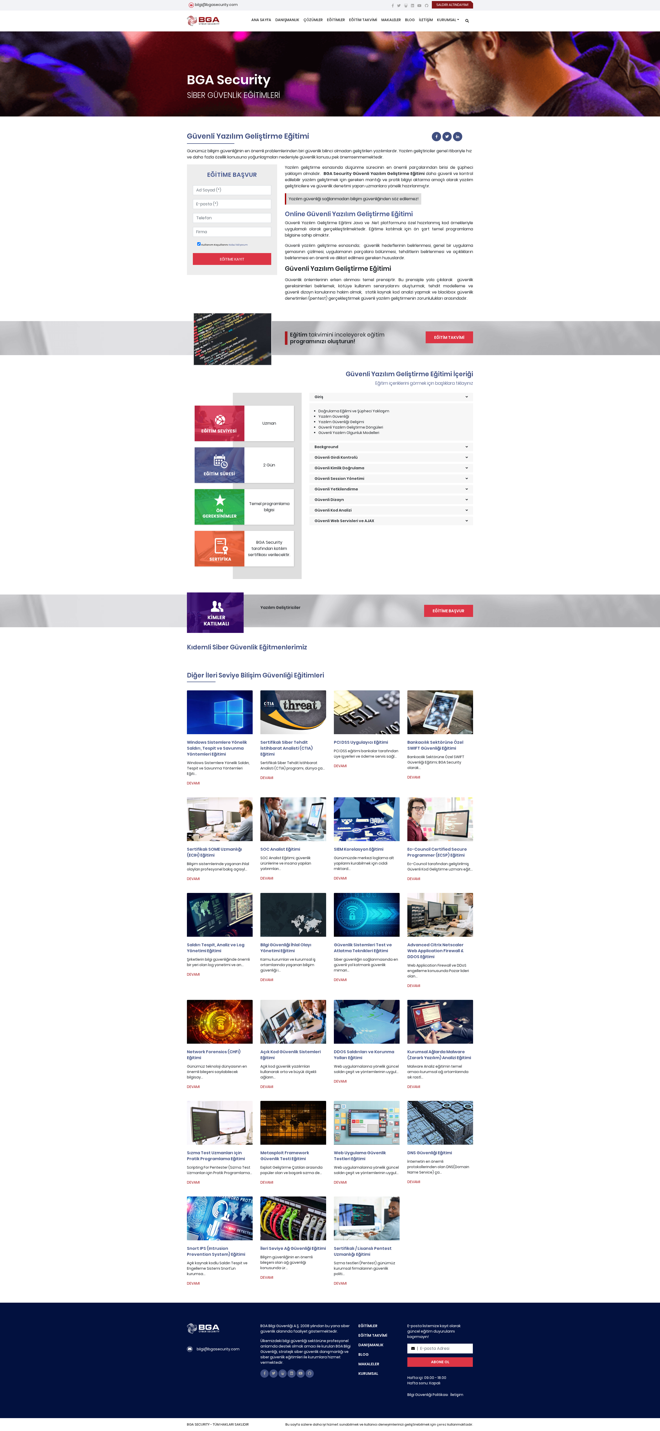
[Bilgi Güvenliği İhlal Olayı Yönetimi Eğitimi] (293, 915)
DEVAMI (193, 783)
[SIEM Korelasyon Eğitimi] (367, 819)
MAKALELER (391, 19)
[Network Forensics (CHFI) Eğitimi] (220, 1022)
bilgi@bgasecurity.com (216, 4)
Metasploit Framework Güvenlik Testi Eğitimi (284, 1156)
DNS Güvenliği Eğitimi (429, 1153)
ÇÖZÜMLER (313, 19)
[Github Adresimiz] (427, 5)
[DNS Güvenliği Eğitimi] (440, 1123)
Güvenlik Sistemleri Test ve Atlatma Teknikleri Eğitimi (363, 948)
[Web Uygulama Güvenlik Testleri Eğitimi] (367, 1123)
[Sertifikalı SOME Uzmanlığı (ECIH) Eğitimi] (220, 819)
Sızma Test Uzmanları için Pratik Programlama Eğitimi (216, 1156)
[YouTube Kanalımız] (419, 5)
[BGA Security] (203, 21)
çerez (442, 1424)
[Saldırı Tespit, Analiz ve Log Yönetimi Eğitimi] (220, 915)
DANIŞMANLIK (287, 19)
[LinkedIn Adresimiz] (412, 5)
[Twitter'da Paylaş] (447, 136)
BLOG (410, 19)
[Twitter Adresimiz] (399, 5)
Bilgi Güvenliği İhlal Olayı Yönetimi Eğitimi (285, 948)
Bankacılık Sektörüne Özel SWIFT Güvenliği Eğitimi (435, 745)
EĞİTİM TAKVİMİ (363, 19)
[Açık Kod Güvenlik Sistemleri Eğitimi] (293, 1022)
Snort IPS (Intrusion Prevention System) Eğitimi (216, 1251)
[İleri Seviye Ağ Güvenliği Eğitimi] (293, 1218)
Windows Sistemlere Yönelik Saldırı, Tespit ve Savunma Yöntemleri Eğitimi (217, 748)
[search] (467, 21)
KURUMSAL (446, 19)
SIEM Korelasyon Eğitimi (358, 849)
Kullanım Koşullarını (215, 244)
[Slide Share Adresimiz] (406, 5)
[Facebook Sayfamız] (393, 5)
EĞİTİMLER (336, 19)
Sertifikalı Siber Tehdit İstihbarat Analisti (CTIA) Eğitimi (286, 748)
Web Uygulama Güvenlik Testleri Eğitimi (360, 1156)
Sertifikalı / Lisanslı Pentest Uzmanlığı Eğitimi (363, 1251)
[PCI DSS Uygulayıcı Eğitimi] (367, 712)
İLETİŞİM (426, 19)
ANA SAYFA (261, 19)
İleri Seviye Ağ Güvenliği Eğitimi (293, 1248)
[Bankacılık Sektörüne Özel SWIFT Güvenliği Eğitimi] (440, 712)
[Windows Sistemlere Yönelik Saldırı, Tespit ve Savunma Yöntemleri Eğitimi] (220, 712)
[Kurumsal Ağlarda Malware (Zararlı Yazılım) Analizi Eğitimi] (440, 1022)
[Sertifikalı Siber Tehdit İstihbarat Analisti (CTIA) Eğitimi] (293, 712)
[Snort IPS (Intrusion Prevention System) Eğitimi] (220, 1218)
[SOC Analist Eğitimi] (293, 819)
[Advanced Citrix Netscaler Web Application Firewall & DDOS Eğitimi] (440, 915)
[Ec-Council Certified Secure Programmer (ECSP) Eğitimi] (440, 819)
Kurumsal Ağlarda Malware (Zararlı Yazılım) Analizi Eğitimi (439, 1055)
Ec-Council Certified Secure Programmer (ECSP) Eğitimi (437, 852)
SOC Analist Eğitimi (280, 849)
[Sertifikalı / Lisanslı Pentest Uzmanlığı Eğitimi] (367, 1218)
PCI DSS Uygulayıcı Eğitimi (361, 742)
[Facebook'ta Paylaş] (437, 136)
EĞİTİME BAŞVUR (448, 611)
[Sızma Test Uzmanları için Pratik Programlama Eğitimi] (220, 1123)
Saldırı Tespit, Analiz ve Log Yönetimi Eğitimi (215, 948)
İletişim (456, 1394)
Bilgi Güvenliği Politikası (427, 1394)
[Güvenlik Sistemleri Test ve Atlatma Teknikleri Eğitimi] (367, 915)
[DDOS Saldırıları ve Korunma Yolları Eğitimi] (367, 1022)
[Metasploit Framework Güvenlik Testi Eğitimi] (293, 1123)
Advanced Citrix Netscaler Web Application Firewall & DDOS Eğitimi (435, 951)
